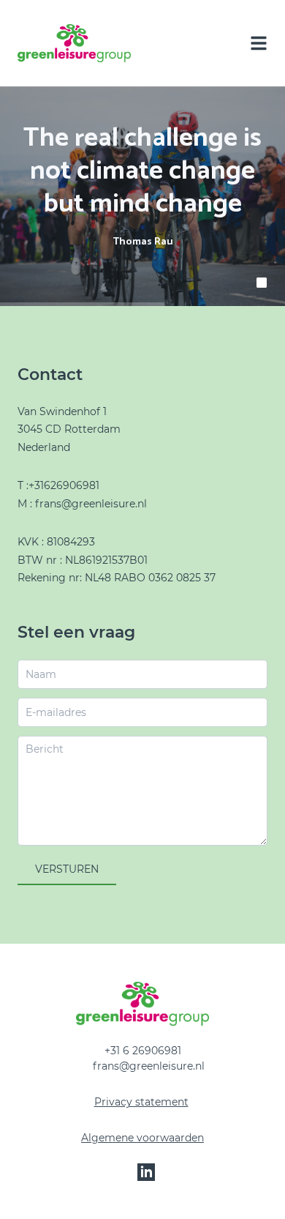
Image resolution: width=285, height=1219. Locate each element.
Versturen (67, 869)
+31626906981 (63, 485)
